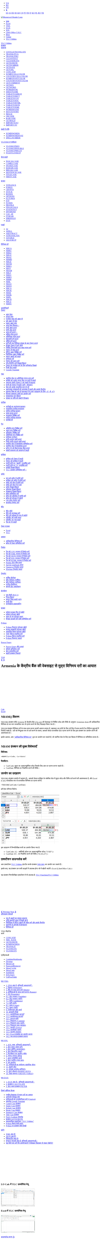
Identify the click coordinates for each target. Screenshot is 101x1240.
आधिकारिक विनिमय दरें (14, 541)
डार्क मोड (9, 602)
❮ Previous (5, 912)
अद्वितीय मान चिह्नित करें (14, 428)
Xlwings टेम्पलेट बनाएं (14, 569)
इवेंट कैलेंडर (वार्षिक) (13, 580)
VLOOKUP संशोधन (8, 142)
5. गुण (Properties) (13, 994)
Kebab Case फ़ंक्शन (13, 1108)
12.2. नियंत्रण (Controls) (15, 1021)
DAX (8, 28)
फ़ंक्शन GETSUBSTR (14, 1119)
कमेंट (3, 474)
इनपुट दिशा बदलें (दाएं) (14, 599)
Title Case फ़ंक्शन (12, 1115)
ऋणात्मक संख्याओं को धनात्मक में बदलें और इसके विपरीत (26, 389)
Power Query (6, 642)
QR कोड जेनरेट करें (13, 500)
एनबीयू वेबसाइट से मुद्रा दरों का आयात (19, 1095)
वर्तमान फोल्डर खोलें (13, 614)
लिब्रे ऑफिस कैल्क (8, 1091)
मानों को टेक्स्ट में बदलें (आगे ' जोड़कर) (19, 385)
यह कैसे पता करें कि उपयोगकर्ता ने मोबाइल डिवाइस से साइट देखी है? (29, 1143)
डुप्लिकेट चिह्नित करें (13, 433)
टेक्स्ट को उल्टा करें (12, 361)
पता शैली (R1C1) (12, 595)
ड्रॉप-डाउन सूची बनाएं (14, 439)
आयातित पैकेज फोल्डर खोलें (15, 632)
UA (7, 3)
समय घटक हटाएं (11, 413)
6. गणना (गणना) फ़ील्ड (14, 1056)
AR (18, 13)
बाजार (3, 181)
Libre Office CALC (13, 32)
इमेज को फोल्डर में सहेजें (14, 498)
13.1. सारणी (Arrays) (14, 1027)
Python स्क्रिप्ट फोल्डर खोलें (16, 627)
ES (7, 13)
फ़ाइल (3, 608)
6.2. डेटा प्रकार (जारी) (14, 999)
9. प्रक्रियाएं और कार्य (14, 1010)
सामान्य (3, 48)
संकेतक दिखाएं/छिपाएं (13, 489)
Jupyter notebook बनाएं (14, 565)
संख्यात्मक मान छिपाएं (13, 396)
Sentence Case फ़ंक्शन (14, 1112)
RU (7, 5)
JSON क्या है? (11, 1136)
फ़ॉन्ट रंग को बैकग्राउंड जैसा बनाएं (18, 448)
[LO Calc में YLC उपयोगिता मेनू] (18, 1206)
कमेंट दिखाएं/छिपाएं (12, 487)
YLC (8, 533)
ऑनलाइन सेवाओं (7, 914)
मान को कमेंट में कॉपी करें (14, 478)
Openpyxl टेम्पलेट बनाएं (14, 567)
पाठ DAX (4, 1078)
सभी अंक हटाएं (11, 330)
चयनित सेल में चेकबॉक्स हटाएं (16, 446)
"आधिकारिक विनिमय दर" (23, 737)
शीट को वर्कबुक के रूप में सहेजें (16, 515)
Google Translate (12, 370)
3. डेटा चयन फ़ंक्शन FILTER (16, 1086)
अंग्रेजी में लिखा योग (13, 1097)
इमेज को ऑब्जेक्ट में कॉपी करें (16, 496)
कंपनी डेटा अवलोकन (13, 587)
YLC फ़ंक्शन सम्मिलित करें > (16, 470)
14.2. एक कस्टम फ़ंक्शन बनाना (17, 1036)
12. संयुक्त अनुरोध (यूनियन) (15, 1069)
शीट (2, 507)
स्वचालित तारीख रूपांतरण (15, 409)
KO (33, 13)
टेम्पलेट (3, 573)
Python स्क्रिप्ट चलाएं (14, 638)
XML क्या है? (11, 1134)
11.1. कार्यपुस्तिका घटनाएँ (15, 1014)
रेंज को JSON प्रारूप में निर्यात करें (18, 556)
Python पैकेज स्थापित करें (15, 636)
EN (7, 7)
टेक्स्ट (3, 310)
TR (42, 13)
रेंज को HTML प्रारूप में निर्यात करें (18, 560)
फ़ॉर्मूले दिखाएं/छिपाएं (13, 468)
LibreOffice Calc (7, 793)
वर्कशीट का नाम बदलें (13, 520)
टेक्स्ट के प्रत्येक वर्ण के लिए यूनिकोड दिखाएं (21, 365)
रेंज (2, 424)
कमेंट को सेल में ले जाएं (14, 485)
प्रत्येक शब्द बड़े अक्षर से (14, 319)
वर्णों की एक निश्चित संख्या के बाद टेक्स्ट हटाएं (22, 343)
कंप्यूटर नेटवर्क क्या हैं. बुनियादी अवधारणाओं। (21, 1141)
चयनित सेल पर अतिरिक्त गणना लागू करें (20, 378)
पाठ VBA (4, 981)
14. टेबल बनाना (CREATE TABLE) (19, 1074)
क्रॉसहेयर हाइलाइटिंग (13, 604)
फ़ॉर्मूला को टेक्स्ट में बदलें (14, 459)
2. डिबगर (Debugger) (14, 988)
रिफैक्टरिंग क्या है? (12, 1139)
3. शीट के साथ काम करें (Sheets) (17, 990)
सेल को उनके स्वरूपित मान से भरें (17, 387)
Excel (8, 24)
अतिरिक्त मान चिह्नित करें (14, 435)
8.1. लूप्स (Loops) (12, 1005)
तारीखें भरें (9, 420)
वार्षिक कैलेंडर (11, 578)
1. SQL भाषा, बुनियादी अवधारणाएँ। (18, 1045)
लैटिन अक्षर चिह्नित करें (14, 352)
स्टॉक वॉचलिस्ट (11, 584)
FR (27, 13)
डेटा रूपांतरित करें (12, 651)
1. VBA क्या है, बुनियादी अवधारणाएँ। (19, 985)
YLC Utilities (11, 39)
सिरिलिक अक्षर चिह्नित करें (15, 354)
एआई (2, 225)
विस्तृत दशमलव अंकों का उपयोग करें (18, 394)
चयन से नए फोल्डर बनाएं (14, 617)
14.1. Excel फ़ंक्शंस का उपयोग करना (19, 1034)
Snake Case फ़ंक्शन (13, 1106)
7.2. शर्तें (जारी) (11, 1003)
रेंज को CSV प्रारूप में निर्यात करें (17, 552)
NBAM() (41, 864)
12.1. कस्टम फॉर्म (12, 1019)
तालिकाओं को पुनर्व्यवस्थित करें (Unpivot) (21, 1099)
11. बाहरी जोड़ (11, 1067)
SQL (8, 30)
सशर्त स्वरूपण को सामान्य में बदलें (17, 450)
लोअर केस (9, 317)
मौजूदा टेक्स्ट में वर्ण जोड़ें (14, 345)
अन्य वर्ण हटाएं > (11, 332)
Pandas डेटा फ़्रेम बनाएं (14, 563)
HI (16, 13)
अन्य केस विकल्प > (12, 325)
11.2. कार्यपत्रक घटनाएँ (14, 1016)
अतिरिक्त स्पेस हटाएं (13, 337)
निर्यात (3, 547)
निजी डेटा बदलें (11, 368)
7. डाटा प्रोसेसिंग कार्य (14, 1058)
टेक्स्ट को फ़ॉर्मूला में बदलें (14, 461)
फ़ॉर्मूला (3, 455)
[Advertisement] (19, 689)
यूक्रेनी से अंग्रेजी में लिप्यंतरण (16, 925)
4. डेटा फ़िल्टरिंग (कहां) (14, 1051)
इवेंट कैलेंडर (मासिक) (13, 582)
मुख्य (7, 21)
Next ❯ (13, 912)
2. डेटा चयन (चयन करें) (14, 1047)
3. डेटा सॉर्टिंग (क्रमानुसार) (15, 1049)
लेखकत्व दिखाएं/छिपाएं (13, 491)
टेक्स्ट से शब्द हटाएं (12, 350)
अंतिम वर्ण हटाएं (11, 341)
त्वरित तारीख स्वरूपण (13, 418)
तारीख (3, 402)
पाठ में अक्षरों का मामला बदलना (16, 918)
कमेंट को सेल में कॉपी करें (14, 483)
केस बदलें (4, 157)
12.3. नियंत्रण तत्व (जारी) (15, 1023)
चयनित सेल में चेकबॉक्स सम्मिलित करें (19, 444)
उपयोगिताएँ (5, 308)
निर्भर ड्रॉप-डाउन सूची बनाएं (16, 441)
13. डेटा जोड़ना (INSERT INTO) (18, 1071)
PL (36, 13)
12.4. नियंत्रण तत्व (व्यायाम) (16, 1025)
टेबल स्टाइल (5, 526)
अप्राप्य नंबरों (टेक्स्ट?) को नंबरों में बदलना (20, 383)
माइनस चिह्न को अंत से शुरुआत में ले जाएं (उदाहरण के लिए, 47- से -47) (30, 391)
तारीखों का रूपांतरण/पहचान (15, 406)
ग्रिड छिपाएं (10, 597)
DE (12, 13)
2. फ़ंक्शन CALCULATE (15, 1084)
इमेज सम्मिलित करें (12, 494)
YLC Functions (42, 875)
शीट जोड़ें (9, 511)
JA (10, 13)
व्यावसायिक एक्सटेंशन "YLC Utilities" (20, 1121)
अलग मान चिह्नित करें (13, 430)
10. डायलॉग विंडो (12, 1012)
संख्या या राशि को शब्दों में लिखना (17, 398)
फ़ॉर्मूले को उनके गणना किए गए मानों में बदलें (21, 380)
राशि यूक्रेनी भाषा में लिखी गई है (17, 920)
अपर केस (9, 314)
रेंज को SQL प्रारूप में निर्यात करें (17, 558)
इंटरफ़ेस (4, 591)
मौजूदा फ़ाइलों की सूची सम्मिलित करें (18, 619)
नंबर (2, 374)
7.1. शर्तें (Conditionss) (14, 1001)
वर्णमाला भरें (10, 359)
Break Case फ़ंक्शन (13, 1110)
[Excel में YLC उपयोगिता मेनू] (18, 1233)
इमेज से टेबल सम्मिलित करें (15, 543)
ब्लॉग (2, 1130)
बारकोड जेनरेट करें (12, 503)
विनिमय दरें (4, 244)
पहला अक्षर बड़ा (11, 323)
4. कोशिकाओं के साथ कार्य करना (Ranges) (21, 992)
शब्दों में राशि (5, 129)
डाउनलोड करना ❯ (8, 1237)
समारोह (15, 1101)
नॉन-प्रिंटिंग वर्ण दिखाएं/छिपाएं (16, 363)
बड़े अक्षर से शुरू (11, 321)
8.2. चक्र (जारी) (12, 1008)
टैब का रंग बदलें (11, 522)
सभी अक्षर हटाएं (11, 328)
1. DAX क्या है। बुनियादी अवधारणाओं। (20, 1082)
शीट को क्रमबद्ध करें (13, 513)
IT (30, 13)
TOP (3, 657)
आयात (3, 537)
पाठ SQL (4, 1041)
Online (8, 37)
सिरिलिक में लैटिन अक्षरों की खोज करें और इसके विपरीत (25, 923)
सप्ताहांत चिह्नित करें (13, 415)
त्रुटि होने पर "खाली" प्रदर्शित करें (18, 463)
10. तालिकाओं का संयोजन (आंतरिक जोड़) (20, 1065)
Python (4, 623)
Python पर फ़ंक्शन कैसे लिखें (16, 1126)
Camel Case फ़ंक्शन (13, 1104)
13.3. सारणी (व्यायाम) (13, 1032)
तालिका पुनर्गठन (11, 437)
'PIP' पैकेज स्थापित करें (14, 634)
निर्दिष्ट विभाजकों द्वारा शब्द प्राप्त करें (18, 348)
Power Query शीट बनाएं (15, 647)
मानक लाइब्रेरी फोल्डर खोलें (16, 629)
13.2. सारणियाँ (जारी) (13, 1030)
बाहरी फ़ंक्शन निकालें (13, 653)
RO (39, 13)
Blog (8, 35)
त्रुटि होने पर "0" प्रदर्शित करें (16, 465)
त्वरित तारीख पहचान (13, 411)
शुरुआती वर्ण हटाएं (12, 339)
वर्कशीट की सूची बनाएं (13, 518)
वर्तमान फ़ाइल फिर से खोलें (15, 612)
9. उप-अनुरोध (11, 1062)
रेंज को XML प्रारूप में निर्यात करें (18, 554)
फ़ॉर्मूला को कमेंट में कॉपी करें (15, 480)
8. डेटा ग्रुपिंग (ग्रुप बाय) (15, 1060)
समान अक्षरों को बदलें (13, 356)
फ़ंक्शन (3, 45)
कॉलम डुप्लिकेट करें (13, 649)
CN (21, 13)
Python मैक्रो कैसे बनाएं (14, 1124)
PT (25, 13)
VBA (8, 26)
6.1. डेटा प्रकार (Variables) (16, 996)
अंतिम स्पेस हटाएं (12, 334)
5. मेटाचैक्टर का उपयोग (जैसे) (16, 1054)
